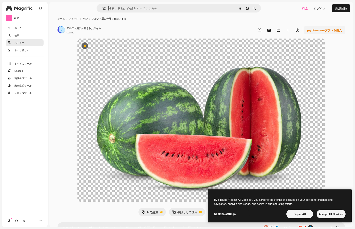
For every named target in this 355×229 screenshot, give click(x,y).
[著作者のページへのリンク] (61, 30)
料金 (305, 8)
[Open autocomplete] (102, 8)
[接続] (9, 221)
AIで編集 (150, 213)
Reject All (300, 214)
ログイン (319, 8)
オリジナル (105, 46)
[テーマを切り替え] (24, 221)
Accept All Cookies (331, 214)
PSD (85, 18)
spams (70, 32)
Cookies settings (225, 214)
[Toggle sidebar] (40, 8)
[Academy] (16, 221)
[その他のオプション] (288, 30)
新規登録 (341, 8)
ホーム (61, 18)
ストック (74, 18)
